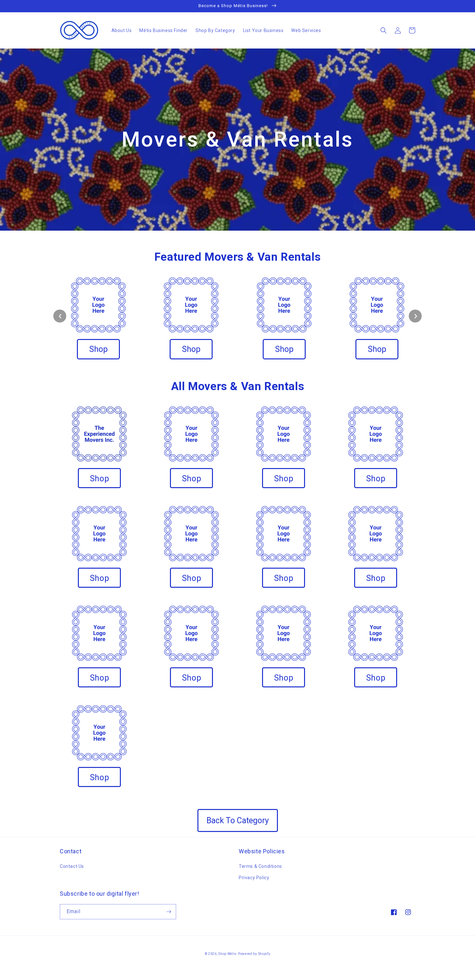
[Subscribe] (169, 911)
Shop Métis (227, 954)
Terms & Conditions (260, 866)
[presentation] (59, 316)
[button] (383, 30)
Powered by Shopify (254, 954)
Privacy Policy (254, 877)
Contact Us (72, 866)
